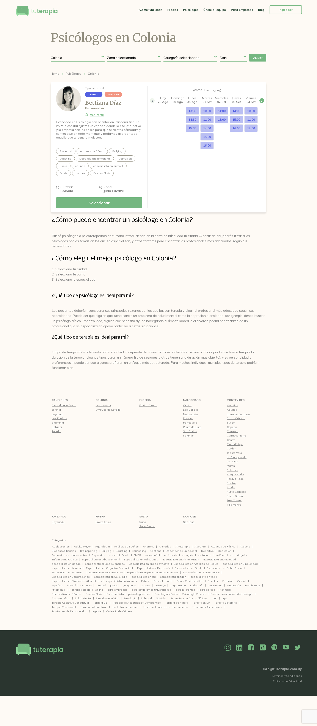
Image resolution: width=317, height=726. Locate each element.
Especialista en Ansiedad (219, 559)
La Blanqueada (236, 457)
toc (114, 607)
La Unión (232, 461)
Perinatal (225, 589)
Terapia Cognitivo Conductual (70, 602)
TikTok (262, 647)
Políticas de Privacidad (287, 681)
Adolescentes (61, 546)
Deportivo (207, 550)
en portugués (238, 555)
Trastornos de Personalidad (69, 611)
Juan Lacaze (103, 405)
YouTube (286, 647)
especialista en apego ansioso (105, 563)
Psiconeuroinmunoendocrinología (231, 594)
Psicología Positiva (194, 594)
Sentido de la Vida (107, 598)
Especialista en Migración (68, 572)
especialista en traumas (121, 581)
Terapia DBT (101, 602)
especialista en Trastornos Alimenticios (77, 581)
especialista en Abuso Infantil (101, 559)
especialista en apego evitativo (149, 563)
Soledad (146, 598)
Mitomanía (58, 589)
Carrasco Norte (236, 435)
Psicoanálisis (93, 594)
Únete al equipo (214, 9)
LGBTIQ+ (160, 585)
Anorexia (148, 546)
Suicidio (161, 598)
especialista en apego (66, 563)
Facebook (251, 647)
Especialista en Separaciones (71, 576)
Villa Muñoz (234, 504)
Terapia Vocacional (64, 607)
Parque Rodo (235, 478)
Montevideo (236, 400)
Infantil (71, 585)
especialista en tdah (173, 576)
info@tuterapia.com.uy (282, 669)
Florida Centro (148, 405)
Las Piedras (59, 418)
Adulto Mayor (82, 546)
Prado (231, 487)
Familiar (213, 581)
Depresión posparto (105, 555)
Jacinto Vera (234, 452)
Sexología (130, 598)
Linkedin (239, 647)
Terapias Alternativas (93, 607)
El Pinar (56, 409)
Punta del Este (192, 427)
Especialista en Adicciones (141, 559)
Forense (227, 581)
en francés (170, 555)
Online (99, 589)
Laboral (145, 585)
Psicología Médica (166, 594)
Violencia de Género (119, 611)
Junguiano (129, 585)
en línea (220, 555)
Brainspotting (88, 550)
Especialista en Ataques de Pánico (196, 563)
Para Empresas (242, 9)
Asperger (201, 546)
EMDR (137, 555)
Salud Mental (83, 598)
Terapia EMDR (201, 602)
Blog (261, 9)
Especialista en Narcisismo (105, 572)
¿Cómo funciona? (150, 9)
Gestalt (241, 581)
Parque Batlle (235, 474)
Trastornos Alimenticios (207, 607)
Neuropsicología (80, 589)
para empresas (117, 589)
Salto (143, 516)
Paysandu (59, 516)
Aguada (232, 409)
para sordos (207, 589)
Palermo (232, 470)
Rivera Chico (103, 522)
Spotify (274, 647)
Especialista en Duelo (188, 568)
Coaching (121, 550)
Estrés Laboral (163, 581)
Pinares (188, 418)
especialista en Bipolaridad (240, 563)
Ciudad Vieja (235, 444)
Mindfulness (253, 585)
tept (224, 598)
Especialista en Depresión (154, 568)
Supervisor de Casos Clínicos (188, 598)
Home (55, 74)
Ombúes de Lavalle (108, 409)
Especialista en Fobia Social (225, 568)
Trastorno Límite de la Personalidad (165, 607)
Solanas (188, 435)
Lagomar (57, 414)
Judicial (114, 585)
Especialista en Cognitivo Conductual (109, 568)
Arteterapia (183, 546)
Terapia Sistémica (225, 602)
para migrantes (185, 589)
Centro (187, 405)
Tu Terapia (36, 11)
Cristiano (156, 550)
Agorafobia (102, 546)
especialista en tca (144, 576)
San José (189, 516)
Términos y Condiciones (287, 675)
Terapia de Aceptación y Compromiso (137, 602)
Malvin (231, 465)
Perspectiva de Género (66, 594)
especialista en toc (202, 576)
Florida (145, 400)
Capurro (232, 427)
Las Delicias (191, 409)
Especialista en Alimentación (180, 559)
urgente (97, 611)
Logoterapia (178, 585)
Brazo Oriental (236, 418)
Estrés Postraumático (190, 581)
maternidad (215, 585)
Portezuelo (190, 422)
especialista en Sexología (110, 576)
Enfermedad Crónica (65, 559)
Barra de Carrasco (238, 414)
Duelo (125, 555)
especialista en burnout (67, 568)
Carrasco (232, 431)
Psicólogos (190, 9)
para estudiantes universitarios (151, 589)
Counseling (139, 550)
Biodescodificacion (64, 550)
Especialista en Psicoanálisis (201, 572)
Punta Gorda (235, 496)
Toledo (56, 431)
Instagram (227, 647)
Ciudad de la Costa (64, 405)
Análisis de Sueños (126, 546)
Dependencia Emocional (181, 550)
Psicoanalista (115, 594)
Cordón (231, 448)
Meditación (234, 585)
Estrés (145, 581)
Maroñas (232, 405)
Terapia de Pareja (176, 602)
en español (152, 555)
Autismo (245, 546)
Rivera (100, 516)
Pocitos (231, 483)
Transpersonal (129, 607)
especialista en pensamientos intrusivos (153, 572)
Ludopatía (196, 585)
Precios (172, 9)
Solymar (57, 427)
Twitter (297, 647)
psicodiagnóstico (139, 594)
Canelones (60, 400)
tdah (214, 598)
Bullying (106, 550)
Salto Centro (147, 526)
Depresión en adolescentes (69, 555)
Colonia (102, 400)
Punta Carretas (236, 491)
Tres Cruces (234, 500)
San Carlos (190, 431)
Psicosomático (61, 598)
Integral (101, 585)
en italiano (204, 555)
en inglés (187, 555)
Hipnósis (57, 585)
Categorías (59, 540)
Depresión (224, 550)
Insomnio (86, 585)
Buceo (231, 422)
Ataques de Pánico (223, 546)
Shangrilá (58, 422)
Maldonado (192, 400)
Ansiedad (165, 546)
